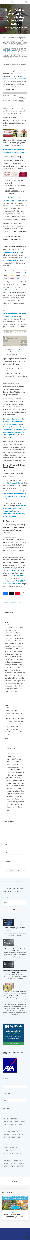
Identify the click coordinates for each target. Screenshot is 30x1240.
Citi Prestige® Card (14, 483)
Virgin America (20, 1166)
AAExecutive (15, 1115)
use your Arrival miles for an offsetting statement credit (14, 513)
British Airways (13, 1128)
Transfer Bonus (8, 1163)
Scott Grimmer (15, 28)
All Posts (15, 1181)
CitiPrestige (13, 602)
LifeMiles (21, 27)
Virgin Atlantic (7, 1170)
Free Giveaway (7, 1144)
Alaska (21, 1115)
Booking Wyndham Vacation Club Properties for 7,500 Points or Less (15, 1216)
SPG (20, 1157)
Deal (23, 1134)
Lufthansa (6, 1150)
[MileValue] (8, 2)
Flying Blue (7, 1141)
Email (7, 852)
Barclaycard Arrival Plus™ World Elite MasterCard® (14, 508)
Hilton (12, 1147)
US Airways (12, 1166)
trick (15, 1163)
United (5, 1166)
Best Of (5, 1128)
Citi (17, 1131)
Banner (20, 1124)
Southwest (14, 1157)
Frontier (6, 1147)
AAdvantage (7, 1115)
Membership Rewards (9, 1153)
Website (7, 861)
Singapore (6, 1157)
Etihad (18, 1137)
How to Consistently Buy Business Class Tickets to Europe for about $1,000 (14, 421)
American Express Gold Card (15, 992)
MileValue (18, 1153)
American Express (8, 1121)
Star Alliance (7, 1160)
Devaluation (12, 1137)
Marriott (13, 1150)
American (6, 1118)
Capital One (7, 1131)
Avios (5, 1124)
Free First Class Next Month (19, 1141)
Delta (5, 1137)
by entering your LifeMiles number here (15, 78)
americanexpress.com (8, 50)
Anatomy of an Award (20, 1121)
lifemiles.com (10, 290)
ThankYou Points (17, 1160)
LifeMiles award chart (11, 252)
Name (7, 844)
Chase (13, 1131)
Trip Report (21, 1163)
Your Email (7, 898)
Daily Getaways (16, 1134)
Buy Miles (15, 27)
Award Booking (12, 1124)
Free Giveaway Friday (18, 1144)
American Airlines (14, 1118)
